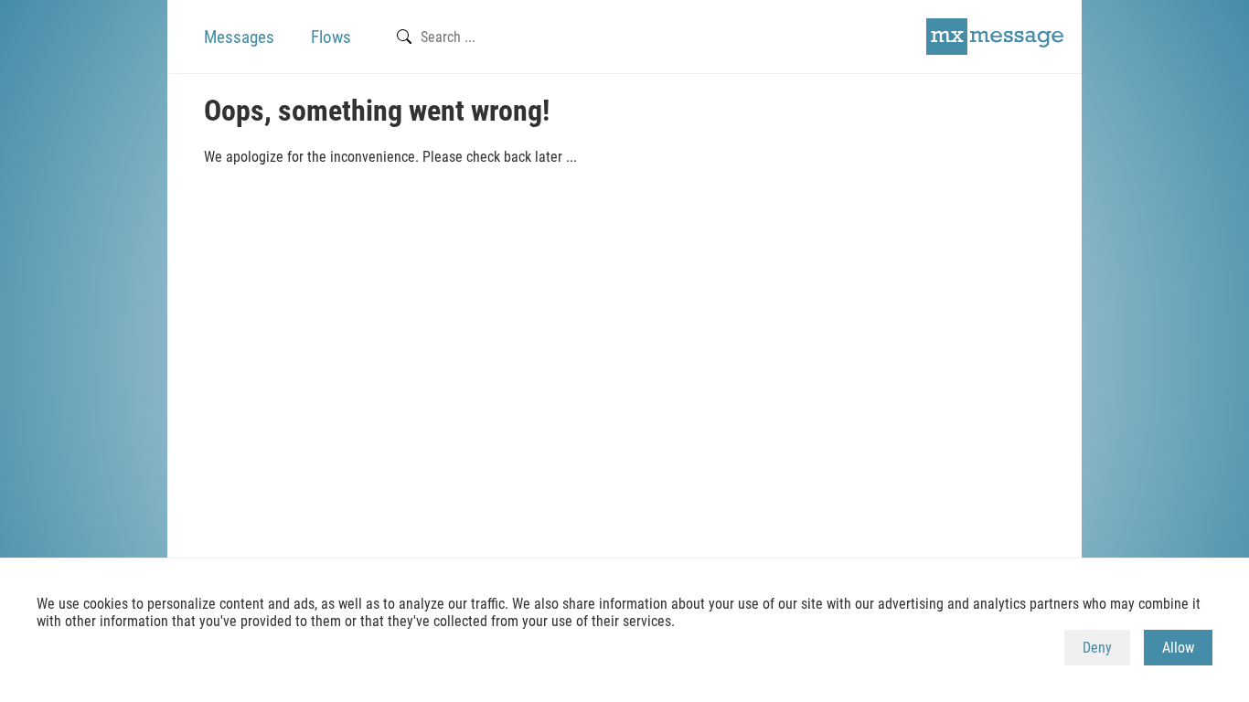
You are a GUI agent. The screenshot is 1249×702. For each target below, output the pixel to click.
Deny (1097, 647)
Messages (239, 37)
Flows (331, 37)
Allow (1178, 647)
